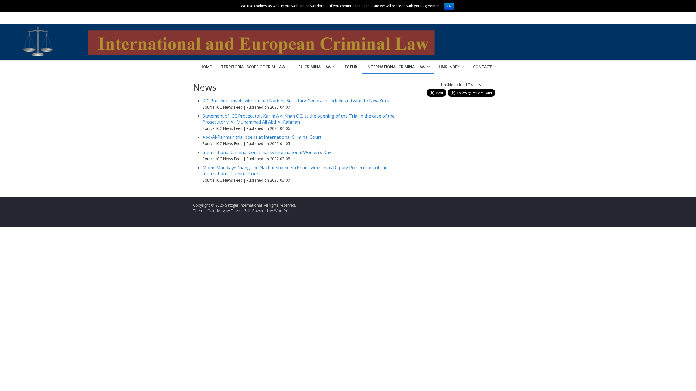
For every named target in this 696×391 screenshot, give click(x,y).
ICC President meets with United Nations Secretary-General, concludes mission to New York (296, 101)
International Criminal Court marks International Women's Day (267, 152)
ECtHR (351, 66)
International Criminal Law (395, 66)
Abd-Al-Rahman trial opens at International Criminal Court (262, 137)
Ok (449, 6)
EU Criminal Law (315, 66)
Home (206, 66)
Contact (482, 66)
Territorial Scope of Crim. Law (253, 66)
